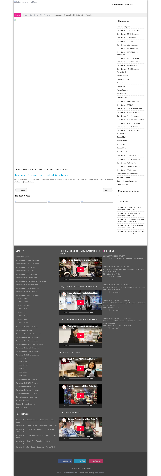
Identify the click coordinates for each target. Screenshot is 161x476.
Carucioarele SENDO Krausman (27, 348)
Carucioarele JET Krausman (26, 278)
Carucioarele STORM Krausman (28, 351)
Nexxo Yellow (23, 323)
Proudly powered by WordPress (67, 473)
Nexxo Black (22, 298)
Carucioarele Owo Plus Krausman (28, 334)
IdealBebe (41, 22)
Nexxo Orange (23, 316)
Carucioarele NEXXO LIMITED (27, 327)
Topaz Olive (22, 372)
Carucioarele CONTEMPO (25, 271)
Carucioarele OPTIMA (24, 330)
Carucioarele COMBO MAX (25, 267)
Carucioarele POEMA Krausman (28, 337)
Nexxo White (22, 319)
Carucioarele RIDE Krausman (118, 22)
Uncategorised (122, 184)
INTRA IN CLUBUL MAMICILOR (122, 4)
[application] (80, 269)
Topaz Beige (22, 358)
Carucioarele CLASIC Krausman (27, 260)
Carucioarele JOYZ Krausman (27, 285)
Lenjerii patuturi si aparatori (127, 174)
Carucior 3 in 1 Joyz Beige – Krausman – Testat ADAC (35, 447)
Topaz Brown (23, 365)
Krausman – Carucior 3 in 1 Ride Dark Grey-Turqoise (42, 175)
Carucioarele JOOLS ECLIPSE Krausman (31, 281)
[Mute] (96, 280)
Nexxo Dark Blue (24, 305)
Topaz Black (22, 361)
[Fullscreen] (99, 280)
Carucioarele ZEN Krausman (127, 170)
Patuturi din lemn (123, 177)
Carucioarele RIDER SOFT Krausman (29, 344)
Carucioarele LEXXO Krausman (27, 288)
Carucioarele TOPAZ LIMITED (27, 379)
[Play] (62, 280)
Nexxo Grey (22, 312)
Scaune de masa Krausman (127, 181)
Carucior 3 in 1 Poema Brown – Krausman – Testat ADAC (37, 426)
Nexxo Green (22, 309)
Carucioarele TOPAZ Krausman (27, 355)
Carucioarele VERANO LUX (25, 386)
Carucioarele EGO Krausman (26, 274)
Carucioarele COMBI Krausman (27, 264)
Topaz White (22, 375)
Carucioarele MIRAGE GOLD (26, 292)
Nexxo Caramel (23, 302)
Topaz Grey (22, 368)
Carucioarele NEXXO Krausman (27, 295)
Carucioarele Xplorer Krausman (28, 390)
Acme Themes (99, 473)
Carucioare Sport (22, 256)
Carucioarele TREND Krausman (27, 383)
